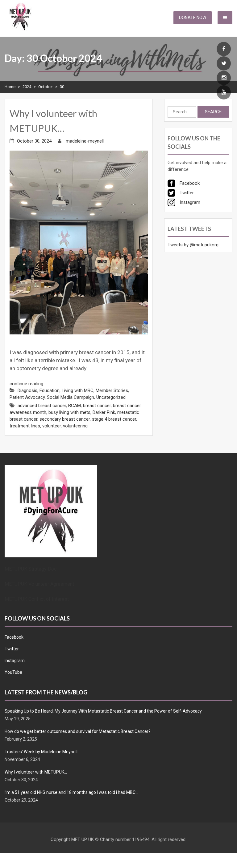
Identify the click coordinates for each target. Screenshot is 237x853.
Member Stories (112, 390)
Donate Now (192, 17)
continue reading (26, 383)
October (45, 86)
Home (10, 86)
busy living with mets (69, 412)
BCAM (74, 405)
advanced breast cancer (42, 405)
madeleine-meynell (85, 141)
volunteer (51, 426)
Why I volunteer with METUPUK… (36, 772)
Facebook (14, 637)
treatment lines (25, 426)
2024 (27, 86)
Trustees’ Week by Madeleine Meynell (41, 751)
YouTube (13, 672)
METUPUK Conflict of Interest (37, 599)
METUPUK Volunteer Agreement (39, 584)
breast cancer (97, 405)
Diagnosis (27, 390)
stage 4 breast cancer (114, 419)
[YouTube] (223, 92)
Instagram (15, 660)
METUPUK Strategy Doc (30, 569)
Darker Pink (104, 412)
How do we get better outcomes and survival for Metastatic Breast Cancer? (78, 731)
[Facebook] (223, 49)
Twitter (12, 648)
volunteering (75, 426)
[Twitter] (223, 64)
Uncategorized (111, 397)
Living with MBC (78, 390)
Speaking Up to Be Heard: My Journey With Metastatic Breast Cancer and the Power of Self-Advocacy (103, 711)
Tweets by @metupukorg (193, 245)
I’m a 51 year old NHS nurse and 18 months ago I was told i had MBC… (71, 792)
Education (50, 390)
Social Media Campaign (70, 397)
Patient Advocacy (27, 397)
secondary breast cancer (65, 419)
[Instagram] (223, 78)
